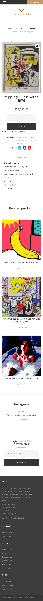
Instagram (8, 557)
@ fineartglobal (21, 411)
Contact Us (6, 536)
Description (22, 157)
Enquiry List (7, 589)
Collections (7, 581)
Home (10, 28)
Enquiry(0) (34, 2)
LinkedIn (7, 564)
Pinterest (8, 561)
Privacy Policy (8, 532)
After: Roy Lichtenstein (25, 28)
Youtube (7, 568)
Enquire (21, 126)
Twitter (7, 553)
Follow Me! (21, 419)
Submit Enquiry (8, 585)
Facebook (8, 549)
